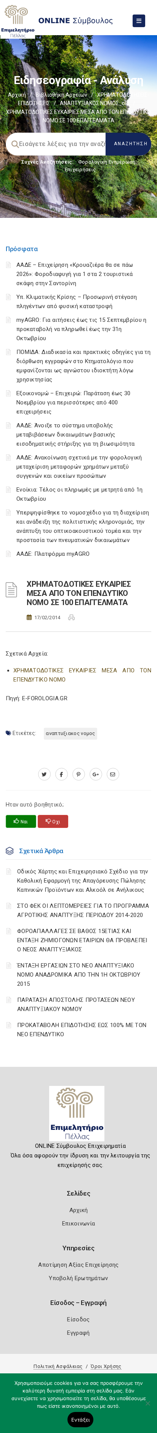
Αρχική (17, 95)
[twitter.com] (44, 774)
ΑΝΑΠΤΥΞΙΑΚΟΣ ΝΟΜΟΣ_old (94, 103)
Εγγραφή (78, 1332)
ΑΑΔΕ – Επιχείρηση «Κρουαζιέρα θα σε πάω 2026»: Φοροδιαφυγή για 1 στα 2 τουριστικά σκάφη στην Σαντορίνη (74, 274)
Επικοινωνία (78, 1223)
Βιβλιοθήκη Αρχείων (61, 95)
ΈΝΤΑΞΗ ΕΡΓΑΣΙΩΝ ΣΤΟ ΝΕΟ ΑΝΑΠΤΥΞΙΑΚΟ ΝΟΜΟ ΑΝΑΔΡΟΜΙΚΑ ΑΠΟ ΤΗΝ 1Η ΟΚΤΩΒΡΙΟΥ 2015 (79, 974)
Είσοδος (78, 1319)
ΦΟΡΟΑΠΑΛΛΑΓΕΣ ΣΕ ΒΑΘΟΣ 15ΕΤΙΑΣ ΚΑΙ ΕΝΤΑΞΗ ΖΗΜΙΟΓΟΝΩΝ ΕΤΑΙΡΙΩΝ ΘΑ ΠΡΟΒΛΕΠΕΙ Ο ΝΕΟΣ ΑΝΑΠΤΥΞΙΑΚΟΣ (82, 940)
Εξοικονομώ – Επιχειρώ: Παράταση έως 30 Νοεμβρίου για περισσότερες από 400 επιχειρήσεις (73, 402)
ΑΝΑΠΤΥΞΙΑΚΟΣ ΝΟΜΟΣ (70, 733)
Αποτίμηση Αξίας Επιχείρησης (78, 1264)
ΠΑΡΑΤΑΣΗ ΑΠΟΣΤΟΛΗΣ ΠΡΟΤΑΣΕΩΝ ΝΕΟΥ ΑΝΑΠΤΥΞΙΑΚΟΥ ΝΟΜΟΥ (76, 1004)
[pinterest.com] (78, 774)
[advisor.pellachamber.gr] (113, 774)
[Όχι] (147, 1407)
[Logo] (78, 1116)
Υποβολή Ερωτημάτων (78, 1278)
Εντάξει (80, 1420)
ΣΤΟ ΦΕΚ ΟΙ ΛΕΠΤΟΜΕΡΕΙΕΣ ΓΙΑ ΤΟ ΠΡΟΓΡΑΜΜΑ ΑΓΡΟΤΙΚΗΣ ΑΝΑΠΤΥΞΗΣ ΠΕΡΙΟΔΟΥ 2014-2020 (83, 910)
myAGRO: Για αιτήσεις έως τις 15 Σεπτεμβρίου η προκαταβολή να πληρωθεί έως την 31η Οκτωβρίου (81, 329)
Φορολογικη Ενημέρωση (107, 162)
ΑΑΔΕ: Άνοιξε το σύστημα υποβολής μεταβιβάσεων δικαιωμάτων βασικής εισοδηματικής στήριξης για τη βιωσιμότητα (75, 434)
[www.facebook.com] (61, 774)
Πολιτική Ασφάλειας (58, 1366)
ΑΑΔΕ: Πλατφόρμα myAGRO (53, 553)
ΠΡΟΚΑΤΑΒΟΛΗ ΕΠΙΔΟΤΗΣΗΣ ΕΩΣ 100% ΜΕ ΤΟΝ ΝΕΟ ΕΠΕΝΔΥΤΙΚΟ (81, 1030)
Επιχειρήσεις (80, 169)
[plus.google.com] (95, 774)
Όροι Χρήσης (106, 1366)
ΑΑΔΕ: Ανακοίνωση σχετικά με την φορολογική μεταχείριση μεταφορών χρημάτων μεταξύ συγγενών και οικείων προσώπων (79, 466)
